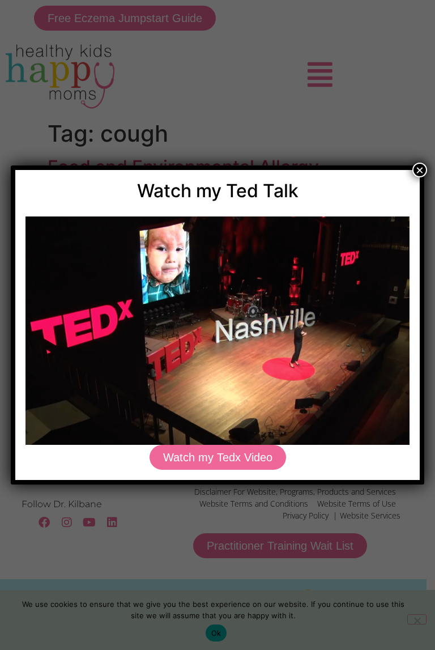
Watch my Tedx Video (217, 457)
